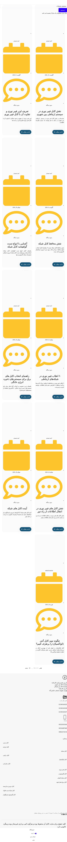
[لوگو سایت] (33, 2)
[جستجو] (16, 2)
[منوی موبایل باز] (51, 2)
